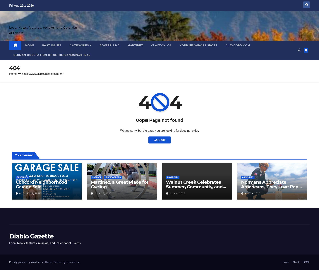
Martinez (135, 45)
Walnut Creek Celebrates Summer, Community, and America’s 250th (194, 186)
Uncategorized (113, 177)
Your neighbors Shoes (198, 45)
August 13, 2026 (30, 193)
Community (22, 177)
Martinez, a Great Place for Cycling (119, 184)
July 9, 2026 (177, 193)
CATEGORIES (80, 45)
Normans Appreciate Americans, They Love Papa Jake (271, 186)
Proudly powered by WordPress (26, 262)
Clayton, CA (161, 45)
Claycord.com (238, 45)
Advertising (110, 45)
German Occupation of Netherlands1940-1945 (51, 55)
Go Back (160, 139)
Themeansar (72, 262)
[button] (299, 50)
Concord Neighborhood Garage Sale (41, 184)
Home (13, 73)
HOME (29, 45)
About (296, 262)
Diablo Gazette (10, 21)
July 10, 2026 (103, 193)
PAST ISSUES (52, 45)
